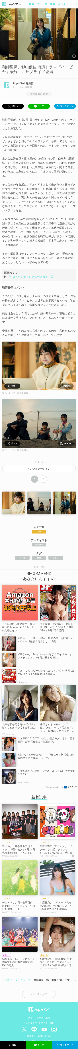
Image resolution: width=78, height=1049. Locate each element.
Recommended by (55, 787)
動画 (39, 558)
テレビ (22, 558)
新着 (31, 4)
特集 (52, 1022)
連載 (52, 4)
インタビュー (65, 4)
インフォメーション (39, 468)
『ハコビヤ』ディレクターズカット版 (30, 276)
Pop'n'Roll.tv (39, 566)
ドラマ (55, 558)
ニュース (42, 4)
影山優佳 (39, 544)
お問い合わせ (44, 1036)
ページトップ (39, 994)
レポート (43, 1022)
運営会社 (31, 1036)
